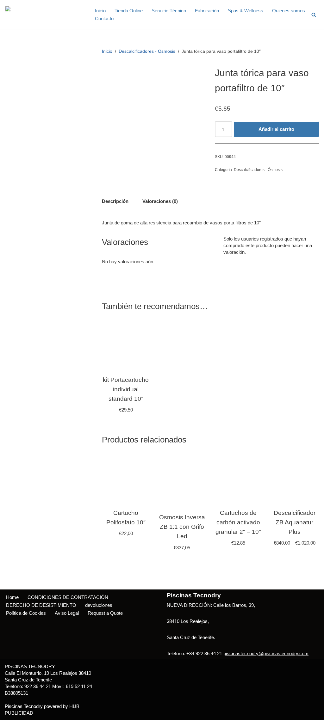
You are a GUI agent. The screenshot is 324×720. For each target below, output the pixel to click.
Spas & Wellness (245, 10)
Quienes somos (288, 10)
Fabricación (207, 10)
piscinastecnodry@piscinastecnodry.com (265, 653)
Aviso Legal (67, 613)
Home (12, 597)
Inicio (100, 10)
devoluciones (98, 605)
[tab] (115, 201)
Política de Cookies (26, 613)
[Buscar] (313, 14)
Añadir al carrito (276, 129)
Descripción (115, 201)
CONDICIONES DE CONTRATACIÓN (68, 597)
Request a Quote (105, 613)
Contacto (104, 18)
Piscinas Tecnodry (24, 706)
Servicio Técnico (169, 10)
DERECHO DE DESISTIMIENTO (41, 605)
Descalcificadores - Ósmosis (147, 51)
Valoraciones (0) (160, 201)
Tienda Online (129, 10)
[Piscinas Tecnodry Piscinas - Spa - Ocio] (44, 14)
